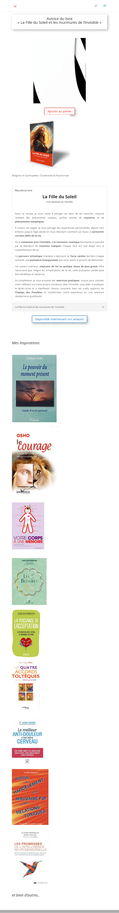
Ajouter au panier (59, 111)
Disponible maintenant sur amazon (59, 319)
